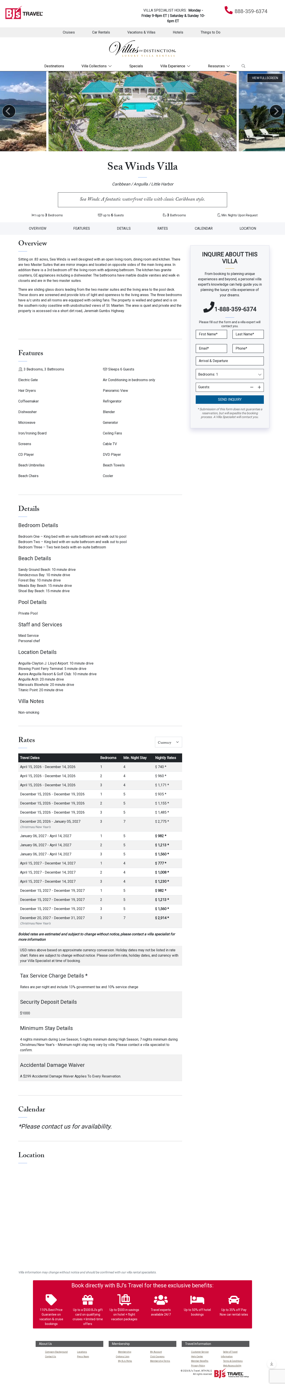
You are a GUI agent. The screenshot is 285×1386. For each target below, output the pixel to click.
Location (248, 228)
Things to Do (210, 32)
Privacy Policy (198, 1365)
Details (124, 228)
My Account (156, 1352)
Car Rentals (101, 32)
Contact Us (50, 1356)
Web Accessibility (232, 1365)
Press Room (83, 1356)
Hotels (178, 32)
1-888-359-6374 (235, 309)
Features (81, 228)
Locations (82, 1352)
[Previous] (9, 111)
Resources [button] (216, 66)
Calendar (204, 228)
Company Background (56, 1352)
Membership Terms (160, 1361)
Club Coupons (157, 1356)
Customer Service (200, 1352)
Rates (162, 228)
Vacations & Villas (141, 32)
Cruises (69, 32)
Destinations (54, 66)
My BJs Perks (125, 1361)
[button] (230, 399)
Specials (136, 66)
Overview (37, 228)
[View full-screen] (265, 78)
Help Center (197, 1356)
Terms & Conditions (233, 1361)
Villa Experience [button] (172, 66)
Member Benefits (199, 1361)
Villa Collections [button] (94, 66)
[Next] (276, 111)
